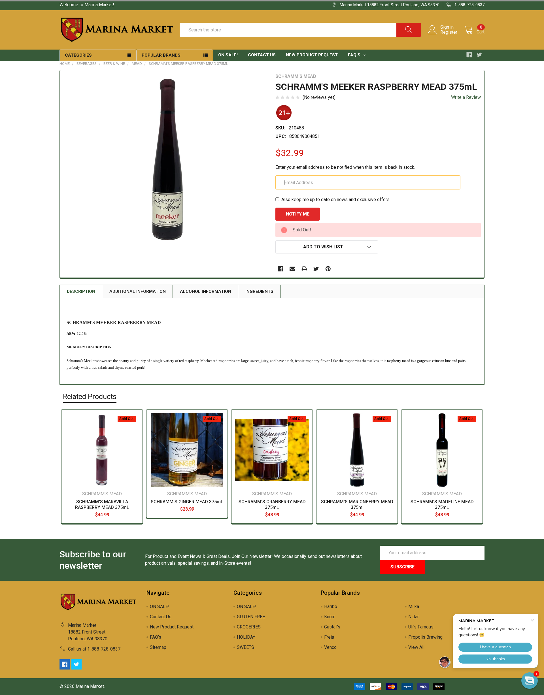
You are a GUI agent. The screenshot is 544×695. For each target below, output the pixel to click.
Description (81, 291)
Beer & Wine (114, 63)
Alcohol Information (205, 291)
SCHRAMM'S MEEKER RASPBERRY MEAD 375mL (188, 63)
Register (448, 32)
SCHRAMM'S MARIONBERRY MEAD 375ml (357, 504)
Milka (413, 606)
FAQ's (355, 54)
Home (65, 63)
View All (416, 647)
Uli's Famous (421, 627)
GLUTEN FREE (251, 616)
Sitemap (158, 647)
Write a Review (466, 97)
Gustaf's (332, 627)
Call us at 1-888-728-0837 (94, 649)
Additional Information (137, 291)
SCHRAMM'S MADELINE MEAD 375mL (442, 504)
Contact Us (262, 54)
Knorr (329, 616)
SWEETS (245, 647)
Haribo (330, 606)
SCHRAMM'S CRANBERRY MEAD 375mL (272, 504)
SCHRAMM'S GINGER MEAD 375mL (187, 501)
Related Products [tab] (89, 397)
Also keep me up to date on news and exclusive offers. (335, 199)
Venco (330, 647)
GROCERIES (249, 627)
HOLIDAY (246, 637)
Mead (137, 63)
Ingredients (259, 291)
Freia (329, 637)
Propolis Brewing (425, 637)
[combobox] (300, 30)
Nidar (413, 616)
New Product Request (312, 54)
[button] (529, 680)
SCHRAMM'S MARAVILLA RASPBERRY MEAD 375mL (102, 504)
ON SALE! (228, 54)
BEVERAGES (86, 63)
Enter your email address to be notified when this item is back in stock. (345, 167)
